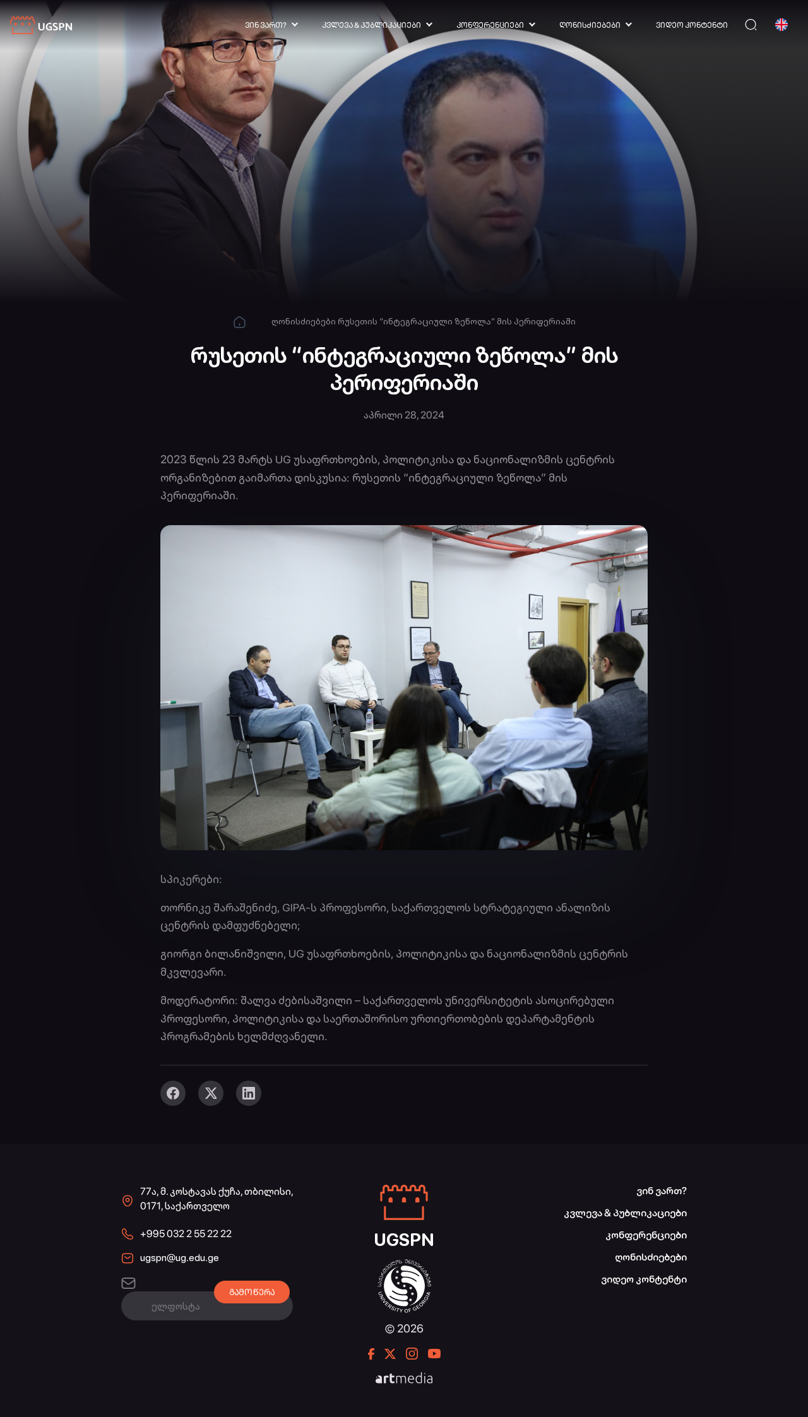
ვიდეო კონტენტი (692, 25)
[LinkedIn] (248, 1093)
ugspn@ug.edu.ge (179, 1258)
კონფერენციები (490, 25)
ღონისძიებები (590, 25)
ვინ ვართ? (266, 25)
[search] (751, 25)
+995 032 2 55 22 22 (186, 1234)
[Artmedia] (404, 1379)
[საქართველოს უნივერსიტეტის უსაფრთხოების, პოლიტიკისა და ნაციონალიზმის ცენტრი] (41, 25)
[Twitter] (210, 1093)
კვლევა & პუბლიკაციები (371, 25)
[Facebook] (173, 1093)
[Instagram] (412, 1354)
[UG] (404, 1266)
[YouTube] (434, 1353)
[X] (390, 1354)
